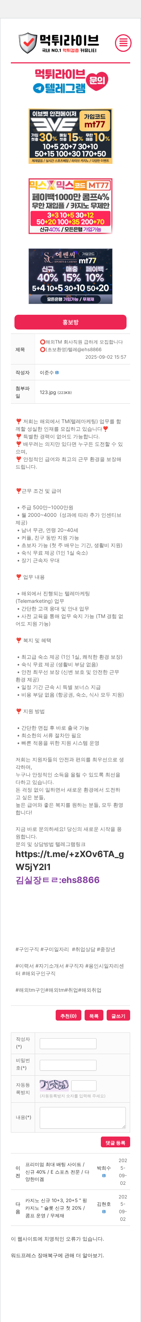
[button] (47, 372)
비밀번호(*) (23, 1064)
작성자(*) (23, 1042)
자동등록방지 (23, 1088)
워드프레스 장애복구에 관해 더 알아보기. (57, 1255)
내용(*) (23, 1117)
